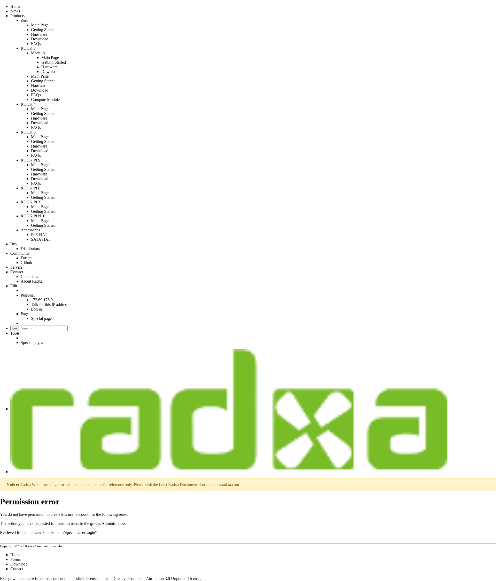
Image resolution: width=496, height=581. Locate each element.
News (15, 11)
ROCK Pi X (31, 202)
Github (26, 262)
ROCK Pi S (30, 160)
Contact (16, 272)
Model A (38, 53)
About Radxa (32, 281)
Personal (28, 295)
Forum (26, 258)
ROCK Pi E (31, 188)
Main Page (40, 25)
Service (16, 267)
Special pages (32, 342)
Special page (41, 318)
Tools (14, 333)
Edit (13, 286)
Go (14, 328)
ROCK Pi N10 (33, 216)
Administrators (114, 523)
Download (39, 39)
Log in (36, 309)
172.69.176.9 (42, 300)
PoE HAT (39, 234)
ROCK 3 (28, 48)
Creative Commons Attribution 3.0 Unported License (157, 578)
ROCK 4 (28, 104)
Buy (13, 244)
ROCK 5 (28, 132)
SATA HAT (40, 239)
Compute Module (45, 99)
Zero (24, 20)
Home (15, 6)
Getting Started (43, 29)
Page (25, 314)
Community (20, 253)
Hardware (39, 34)
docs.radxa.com (226, 484)
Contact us (29, 276)
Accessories (30, 230)
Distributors (30, 248)
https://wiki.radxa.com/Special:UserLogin (61, 532)
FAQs (36, 43)
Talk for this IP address (49, 304)
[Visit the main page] (228, 409)
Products (17, 15)
